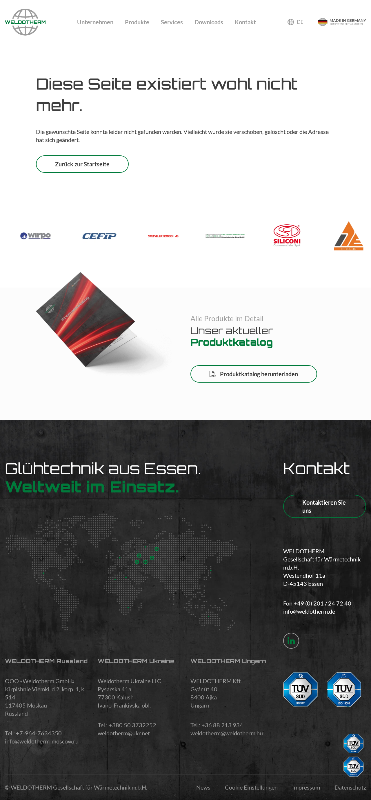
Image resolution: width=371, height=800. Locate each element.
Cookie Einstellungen (251, 787)
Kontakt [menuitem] (245, 22)
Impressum (306, 787)
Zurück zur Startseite (82, 164)
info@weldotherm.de (309, 611)
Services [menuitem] (172, 22)
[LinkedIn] (291, 641)
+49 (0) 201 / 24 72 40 (322, 603)
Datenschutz (350, 787)
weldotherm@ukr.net (124, 733)
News (203, 787)
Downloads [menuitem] (208, 22)
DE (300, 22)
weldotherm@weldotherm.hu (226, 733)
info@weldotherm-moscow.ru (42, 741)
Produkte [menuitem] (137, 22)
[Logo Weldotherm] (25, 22)
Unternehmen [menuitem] (95, 22)
